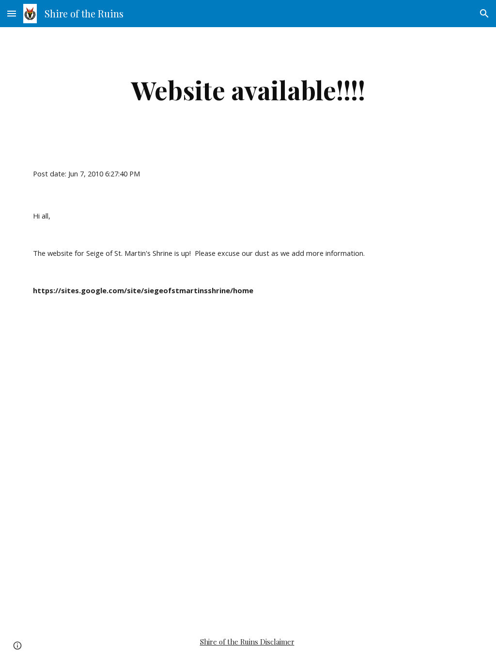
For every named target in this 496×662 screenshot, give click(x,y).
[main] (248, 90)
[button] (11, 13)
